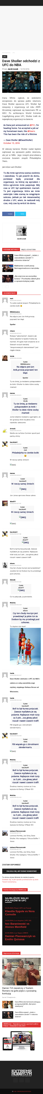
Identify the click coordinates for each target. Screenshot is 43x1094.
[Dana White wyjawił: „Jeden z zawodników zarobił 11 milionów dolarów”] (7, 258)
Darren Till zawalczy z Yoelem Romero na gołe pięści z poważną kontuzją (19, 991)
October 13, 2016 (11, 143)
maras (12, 393)
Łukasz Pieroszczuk (18, 831)
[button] (3, 3)
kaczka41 (13, 442)
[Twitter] (27, 1080)
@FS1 (32, 125)
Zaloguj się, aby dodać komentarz (22, 871)
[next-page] (7, 286)
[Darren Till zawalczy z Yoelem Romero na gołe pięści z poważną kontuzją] (21, 971)
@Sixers (31, 131)
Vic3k (12, 356)
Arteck (12, 429)
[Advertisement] (21, 28)
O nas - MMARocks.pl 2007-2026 (22, 1091)
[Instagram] (21, 1080)
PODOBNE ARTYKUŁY (11, 249)
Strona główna (6, 52)
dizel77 (13, 501)
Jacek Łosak (13, 69)
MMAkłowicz (15, 312)
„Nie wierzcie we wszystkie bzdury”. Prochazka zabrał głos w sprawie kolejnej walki (27, 278)
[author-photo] (21, 236)
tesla (12, 673)
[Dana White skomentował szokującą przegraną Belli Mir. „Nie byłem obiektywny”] (7, 1004)
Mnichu (13, 603)
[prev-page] (3, 286)
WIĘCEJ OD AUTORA (28, 249)
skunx (12, 563)
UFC (13, 52)
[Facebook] (15, 1080)
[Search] (40, 3)
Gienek (12, 580)
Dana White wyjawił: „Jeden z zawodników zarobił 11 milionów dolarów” (26, 257)
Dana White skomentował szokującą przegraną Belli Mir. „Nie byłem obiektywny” (27, 1004)
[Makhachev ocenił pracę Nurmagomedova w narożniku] (7, 268)
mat (11, 298)
